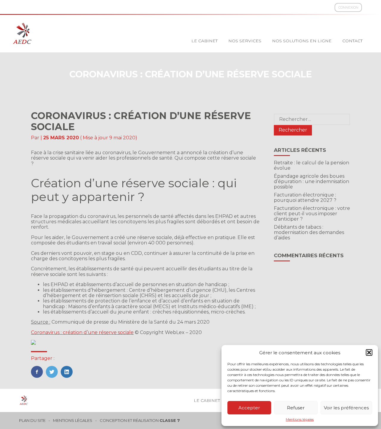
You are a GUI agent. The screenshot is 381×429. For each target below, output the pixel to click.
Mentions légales (300, 419)
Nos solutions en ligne (302, 40)
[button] (369, 352)
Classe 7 (170, 420)
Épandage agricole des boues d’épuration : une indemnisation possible (311, 181)
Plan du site (32, 420)
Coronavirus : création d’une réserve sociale (82, 332)
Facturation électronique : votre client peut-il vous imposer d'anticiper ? (312, 213)
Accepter (249, 408)
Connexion (348, 7)
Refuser (296, 408)
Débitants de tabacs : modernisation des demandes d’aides (309, 232)
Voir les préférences (346, 408)
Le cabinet (204, 40)
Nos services (244, 40)
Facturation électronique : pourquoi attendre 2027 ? (305, 197)
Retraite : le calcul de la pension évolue (311, 165)
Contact (352, 40)
